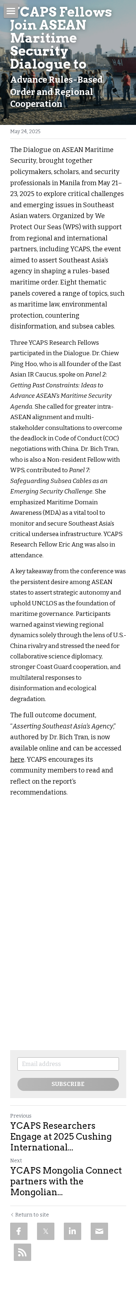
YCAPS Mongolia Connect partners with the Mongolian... (66, 1181)
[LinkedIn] (72, 1231)
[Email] (99, 1231)
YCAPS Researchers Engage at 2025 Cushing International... (61, 1136)
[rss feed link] (22, 1252)
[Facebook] (19, 1231)
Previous (21, 1116)
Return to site (32, 1215)
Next (16, 1161)
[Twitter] (45, 1231)
